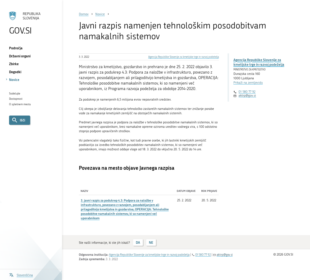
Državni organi (20, 56)
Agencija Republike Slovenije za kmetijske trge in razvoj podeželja (183, 56)
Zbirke (14, 63)
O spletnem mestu (20, 104)
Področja (16, 48)
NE (151, 242)
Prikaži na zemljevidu (248, 83)
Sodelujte (14, 93)
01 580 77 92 (247, 92)
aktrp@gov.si (247, 95)
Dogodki (15, 71)
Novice (14, 79)
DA (138, 242)
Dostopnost (15, 98)
